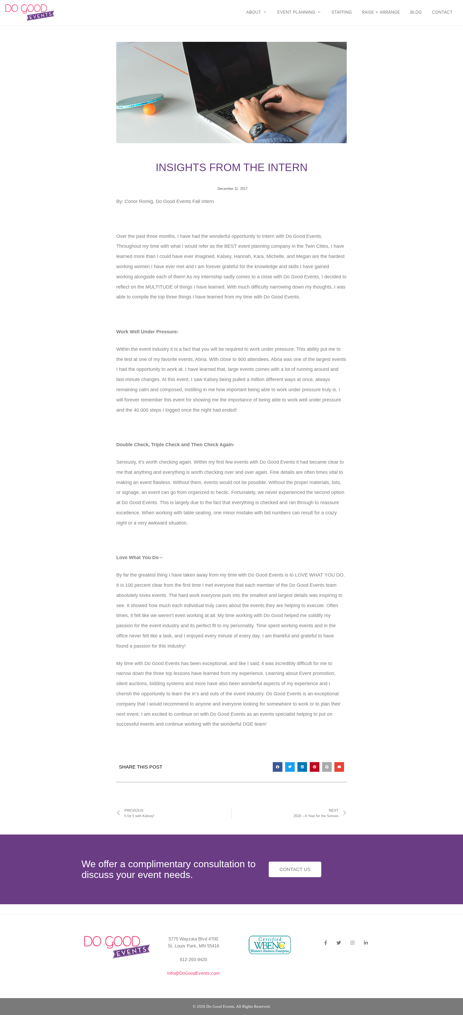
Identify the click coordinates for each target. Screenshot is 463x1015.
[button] (277, 767)
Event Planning (296, 12)
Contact (442, 12)
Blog (416, 12)
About (253, 12)
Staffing (341, 12)
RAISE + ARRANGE (381, 12)
